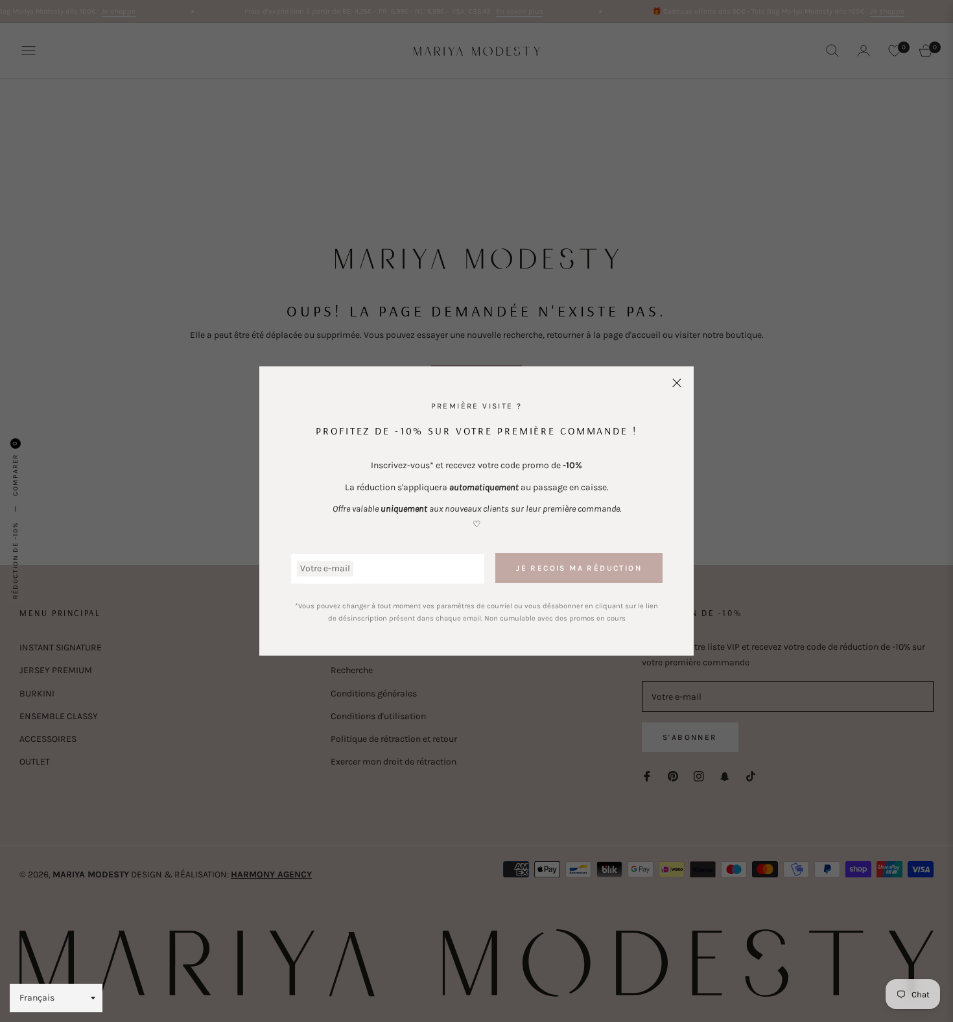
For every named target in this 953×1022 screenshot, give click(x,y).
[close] (676, 383)
